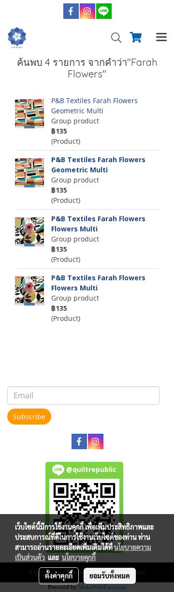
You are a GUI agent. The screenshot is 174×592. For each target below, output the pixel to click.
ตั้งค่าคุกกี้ (58, 575)
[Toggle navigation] (161, 37)
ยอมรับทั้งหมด (109, 575)
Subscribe (29, 416)
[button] (113, 37)
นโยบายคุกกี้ (79, 557)
